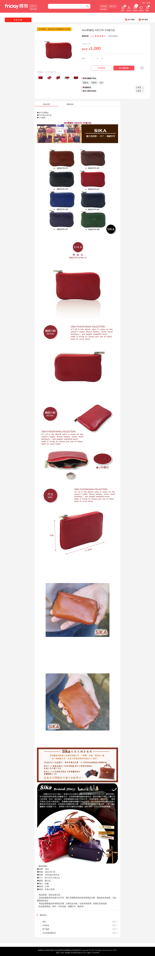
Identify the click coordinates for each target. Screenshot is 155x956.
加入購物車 (124, 68)
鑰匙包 (85, 82)
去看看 (139, 87)
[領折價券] (143, 19)
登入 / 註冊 (146, 3)
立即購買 (101, 68)
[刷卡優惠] (130, 19)
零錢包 (94, 82)
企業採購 (104, 6)
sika (101, 82)
